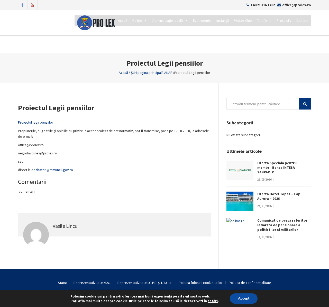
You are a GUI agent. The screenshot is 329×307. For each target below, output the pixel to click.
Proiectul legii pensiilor (35, 122)
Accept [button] (243, 298)
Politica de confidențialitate (250, 282)
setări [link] (213, 301)
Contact (302, 20)
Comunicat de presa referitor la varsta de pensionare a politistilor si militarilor (282, 225)
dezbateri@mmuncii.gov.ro (52, 169)
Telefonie (264, 20)
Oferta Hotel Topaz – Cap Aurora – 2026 (278, 196)
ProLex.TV (284, 20)
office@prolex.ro (296, 5)
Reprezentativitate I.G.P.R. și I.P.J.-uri (144, 282)
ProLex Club (243, 20)
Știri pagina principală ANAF (151, 72)
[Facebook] (22, 4)
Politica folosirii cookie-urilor (201, 282)
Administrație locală (167, 20)
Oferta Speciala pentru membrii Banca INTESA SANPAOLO (277, 167)
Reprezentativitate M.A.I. (92, 282)
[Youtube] (32, 4)
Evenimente (202, 20)
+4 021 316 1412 (263, 5)
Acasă (122, 20)
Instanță (222, 20)
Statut (62, 282)
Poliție (137, 20)
